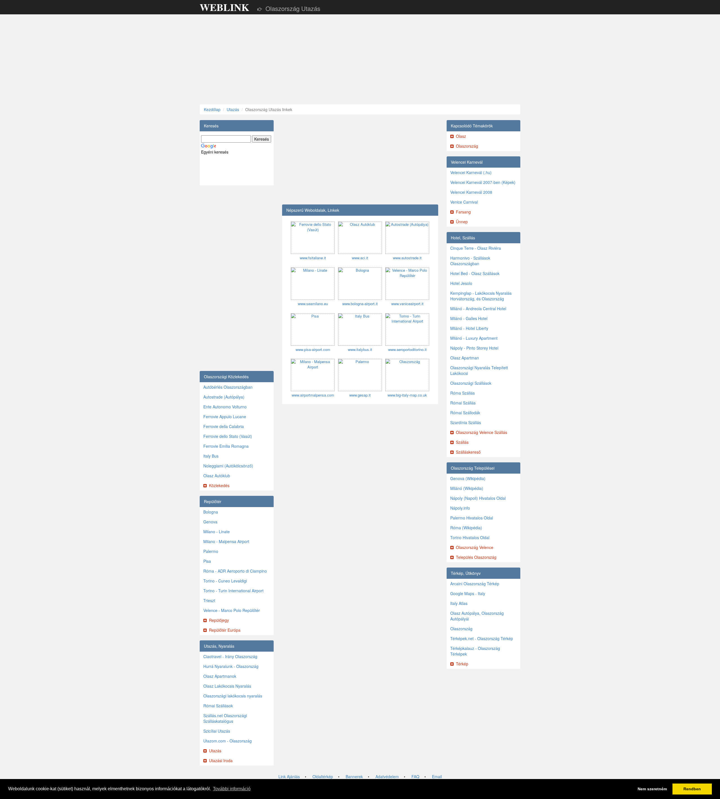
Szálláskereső (468, 452)
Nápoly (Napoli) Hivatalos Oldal (478, 498)
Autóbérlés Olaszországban (228, 387)
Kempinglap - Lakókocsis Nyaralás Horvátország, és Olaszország (481, 295)
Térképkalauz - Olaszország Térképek (475, 651)
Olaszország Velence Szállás (481, 432)
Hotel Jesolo (461, 283)
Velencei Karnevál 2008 (471, 192)
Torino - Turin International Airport (233, 590)
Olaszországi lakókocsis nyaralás (232, 696)
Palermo (210, 551)
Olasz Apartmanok (219, 676)
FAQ (415, 776)
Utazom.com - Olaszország (227, 741)
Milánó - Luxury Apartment (474, 338)
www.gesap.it (360, 395)
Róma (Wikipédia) (466, 527)
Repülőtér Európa (224, 630)
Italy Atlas (458, 603)
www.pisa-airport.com (313, 349)
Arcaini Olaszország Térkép (474, 583)
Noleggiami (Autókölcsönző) (228, 466)
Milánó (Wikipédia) (466, 488)
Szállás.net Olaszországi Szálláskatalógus (225, 718)
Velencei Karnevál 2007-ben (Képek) (483, 182)
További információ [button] (232, 788)
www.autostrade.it (407, 257)
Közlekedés (219, 485)
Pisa (207, 561)
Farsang (463, 212)
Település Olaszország (476, 557)
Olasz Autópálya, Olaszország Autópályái (477, 616)
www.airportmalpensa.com (313, 395)
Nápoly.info (460, 508)
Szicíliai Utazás (216, 731)
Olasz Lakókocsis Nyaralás (227, 686)
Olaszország (467, 146)
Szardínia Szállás (465, 422)
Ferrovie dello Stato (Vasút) (227, 436)
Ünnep (462, 221)
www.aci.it (360, 257)
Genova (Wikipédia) (467, 478)
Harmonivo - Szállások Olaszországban (470, 260)
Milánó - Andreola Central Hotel (478, 308)
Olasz (461, 136)
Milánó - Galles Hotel (468, 318)
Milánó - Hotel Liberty (469, 328)
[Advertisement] (360, 59)
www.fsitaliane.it (313, 257)
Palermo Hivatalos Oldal (471, 518)
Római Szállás (463, 403)
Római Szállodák (465, 412)
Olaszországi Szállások (470, 383)
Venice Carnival (464, 202)
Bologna (210, 512)
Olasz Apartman (464, 358)
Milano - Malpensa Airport (226, 541)
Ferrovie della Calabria (223, 426)
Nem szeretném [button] (652, 789)
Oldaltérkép (322, 776)
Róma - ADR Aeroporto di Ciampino (235, 571)
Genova (210, 522)
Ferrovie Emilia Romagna (226, 446)
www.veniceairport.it (407, 303)
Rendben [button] (692, 789)
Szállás (462, 442)
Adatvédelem (387, 776)
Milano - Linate (216, 531)
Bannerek (354, 776)
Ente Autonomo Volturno (225, 406)
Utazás (233, 109)
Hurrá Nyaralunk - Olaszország (230, 666)
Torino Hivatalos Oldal (469, 537)
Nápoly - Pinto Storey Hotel (474, 348)
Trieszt (209, 600)
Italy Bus (211, 456)
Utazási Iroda (221, 760)
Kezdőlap (212, 109)
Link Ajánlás (289, 776)
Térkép (462, 664)
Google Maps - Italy (467, 593)
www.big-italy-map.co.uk (407, 395)
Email (437, 776)
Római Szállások (218, 705)
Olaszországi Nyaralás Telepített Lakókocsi (479, 370)
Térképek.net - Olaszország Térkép (481, 638)
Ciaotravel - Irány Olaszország (230, 656)
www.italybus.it (360, 349)
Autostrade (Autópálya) (223, 397)
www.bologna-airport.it (360, 303)
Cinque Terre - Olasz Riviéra (475, 248)
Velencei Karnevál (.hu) (471, 172)
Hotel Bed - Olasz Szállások (475, 273)
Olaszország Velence (474, 547)
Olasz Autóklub (216, 475)
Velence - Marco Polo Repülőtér (231, 610)
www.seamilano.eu (313, 303)
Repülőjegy (219, 620)
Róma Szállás (462, 393)
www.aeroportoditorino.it (407, 349)
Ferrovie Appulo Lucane (224, 416)
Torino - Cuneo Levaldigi (225, 581)
